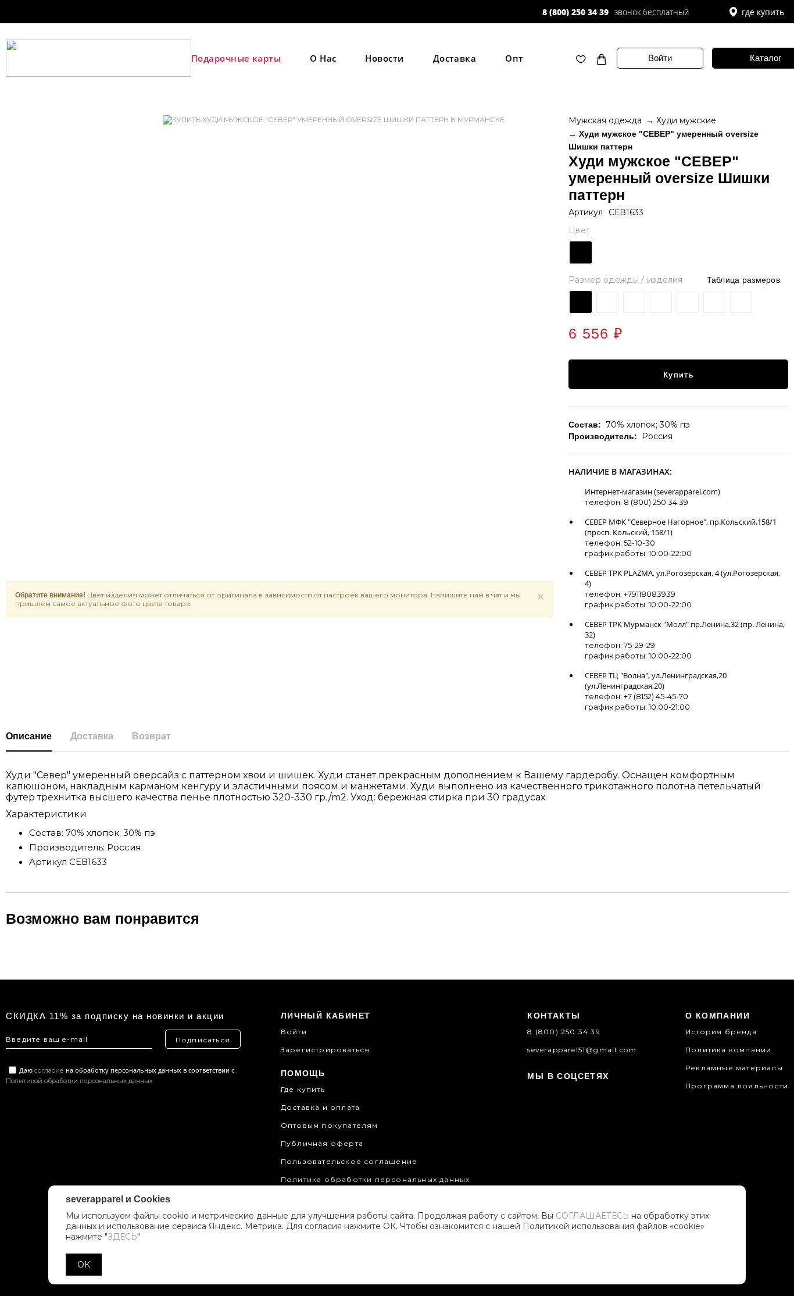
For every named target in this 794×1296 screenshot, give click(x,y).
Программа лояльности (736, 1085)
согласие (49, 1070)
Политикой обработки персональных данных (79, 1081)
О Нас (323, 58)
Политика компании (728, 1049)
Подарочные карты (236, 58)
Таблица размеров (743, 279)
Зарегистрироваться (325, 1049)
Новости (384, 58)
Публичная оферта (322, 1143)
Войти (660, 58)
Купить (678, 374)
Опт (514, 58)
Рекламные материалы (734, 1067)
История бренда (721, 1031)
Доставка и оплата (320, 1107)
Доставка (455, 58)
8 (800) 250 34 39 (575, 11)
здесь (122, 1236)
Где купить (303, 1089)
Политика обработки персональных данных (375, 1179)
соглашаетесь (592, 1215)
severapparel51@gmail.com (581, 1049)
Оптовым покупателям (329, 1125)
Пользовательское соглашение (349, 1161)
